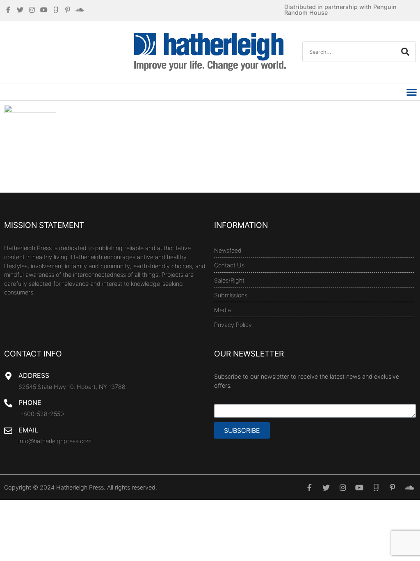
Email (28, 430)
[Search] (405, 52)
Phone (29, 402)
